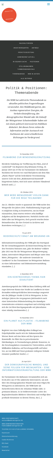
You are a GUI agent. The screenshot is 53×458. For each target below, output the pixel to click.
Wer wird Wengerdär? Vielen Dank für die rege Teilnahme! (26, 196)
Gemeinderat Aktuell (26, 57)
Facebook (5, 447)
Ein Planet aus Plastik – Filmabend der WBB (26, 322)
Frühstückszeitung (26, 52)
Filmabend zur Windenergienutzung (26, 157)
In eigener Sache (20, 61)
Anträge (35, 48)
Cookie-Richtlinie (8, 440)
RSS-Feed (5, 443)
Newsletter (6, 450)
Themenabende (18, 74)
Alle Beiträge (26, 78)
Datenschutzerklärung (9, 436)
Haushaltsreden (26, 43)
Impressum (6, 433)
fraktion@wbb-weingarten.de (12, 426)
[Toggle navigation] (48, 4)
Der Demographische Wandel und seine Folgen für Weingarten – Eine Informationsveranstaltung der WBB (26, 367)
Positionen (34, 61)
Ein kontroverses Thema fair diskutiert (26, 278)
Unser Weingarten (21, 48)
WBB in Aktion (34, 74)
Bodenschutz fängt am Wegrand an (26, 236)
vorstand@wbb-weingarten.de (12, 420)
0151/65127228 (14, 429)
